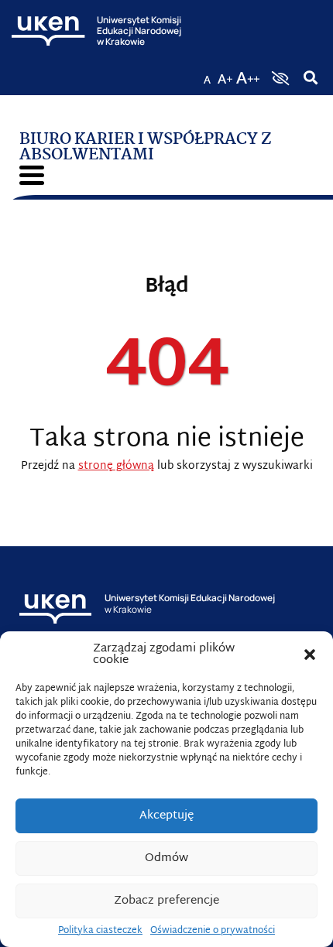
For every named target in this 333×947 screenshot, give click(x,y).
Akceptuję (166, 815)
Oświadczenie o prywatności (212, 930)
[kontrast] (278, 78)
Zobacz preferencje (166, 901)
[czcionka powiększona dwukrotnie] (247, 73)
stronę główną (116, 466)
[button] (310, 654)
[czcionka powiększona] (225, 73)
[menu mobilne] (32, 175)
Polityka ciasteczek (100, 930)
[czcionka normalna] (207, 73)
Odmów (166, 858)
